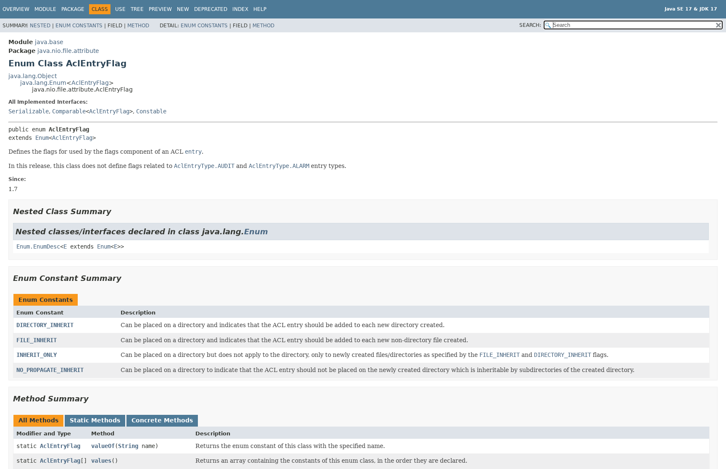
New (183, 9)
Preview (160, 9)
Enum (42, 137)
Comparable (69, 111)
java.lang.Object (32, 76)
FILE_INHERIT (36, 340)
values (101, 460)
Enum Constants (79, 26)
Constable (151, 111)
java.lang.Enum (43, 82)
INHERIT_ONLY (36, 354)
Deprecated (210, 9)
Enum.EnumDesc (38, 246)
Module (45, 9)
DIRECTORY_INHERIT (45, 325)
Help (259, 9)
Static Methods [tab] (95, 420)
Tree (137, 9)
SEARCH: (530, 25)
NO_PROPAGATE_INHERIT (50, 370)
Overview (16, 9)
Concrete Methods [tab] (162, 420)
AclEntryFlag (90, 82)
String (128, 446)
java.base (49, 42)
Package (72, 9)
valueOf (103, 446)
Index (240, 9)
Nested (40, 26)
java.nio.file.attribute (68, 50)
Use (120, 9)
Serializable (28, 111)
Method (138, 26)
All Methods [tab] (38, 420)
